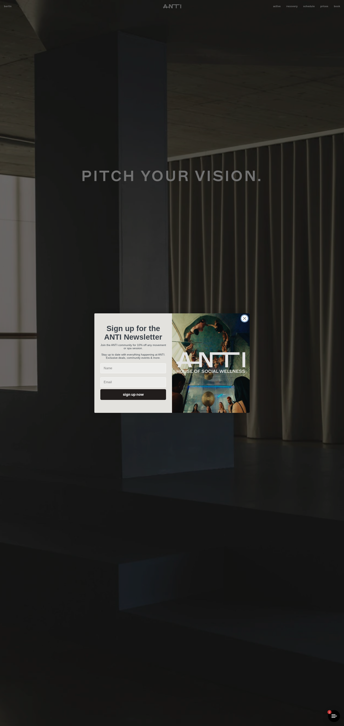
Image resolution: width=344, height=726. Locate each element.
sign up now (133, 394)
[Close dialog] (244, 318)
